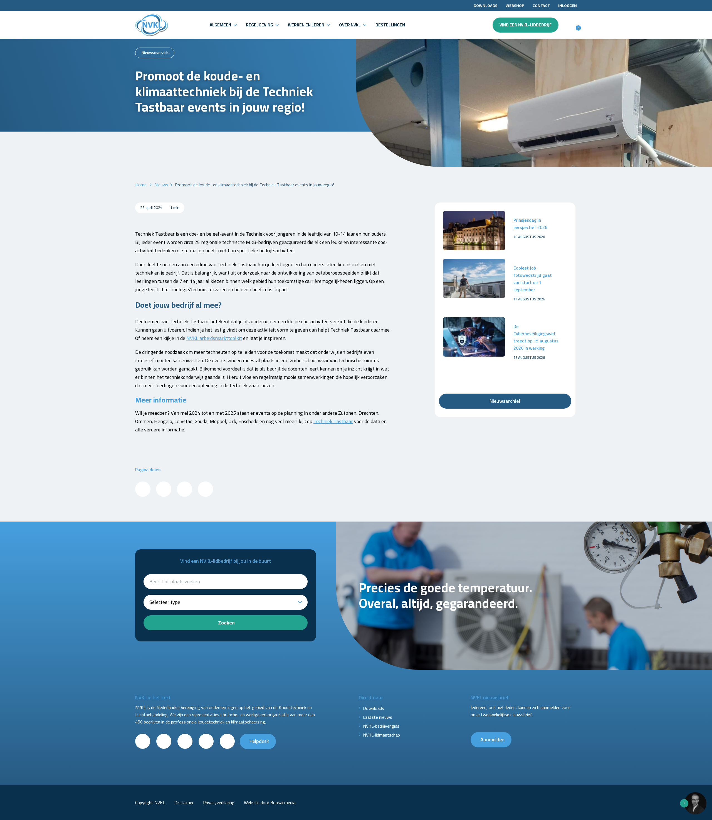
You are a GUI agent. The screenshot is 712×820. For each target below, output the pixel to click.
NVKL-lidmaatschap (381, 735)
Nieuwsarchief (505, 401)
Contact (541, 5)
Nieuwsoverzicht (156, 52)
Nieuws (161, 185)
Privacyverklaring (218, 802)
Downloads (485, 5)
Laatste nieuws (377, 717)
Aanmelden (492, 739)
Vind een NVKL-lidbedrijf (526, 25)
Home (141, 185)
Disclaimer (184, 802)
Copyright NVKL (150, 802)
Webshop (515, 5)
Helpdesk (259, 741)
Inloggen (567, 5)
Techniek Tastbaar (333, 421)
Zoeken (226, 622)
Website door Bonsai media (269, 802)
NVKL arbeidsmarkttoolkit (214, 338)
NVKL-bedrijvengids (381, 726)
